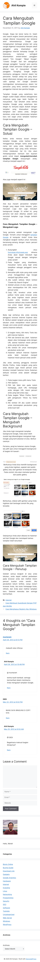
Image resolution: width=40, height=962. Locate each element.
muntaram (7, 637)
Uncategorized (8, 914)
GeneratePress (31, 959)
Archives (6, 945)
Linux (5, 891)
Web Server (7, 918)
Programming (8, 898)
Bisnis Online (8, 864)
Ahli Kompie (18, 5)
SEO (4, 904)
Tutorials (6, 911)
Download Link (8, 871)
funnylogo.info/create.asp (18, 252)
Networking (7, 894)
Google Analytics (9, 878)
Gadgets (6, 874)
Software (6, 908)
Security (6, 901)
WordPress (7, 925)
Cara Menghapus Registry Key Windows (21, 609)
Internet (9, 600)
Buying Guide (8, 868)
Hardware (7, 881)
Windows (6, 921)
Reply (8, 653)
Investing (6, 888)
